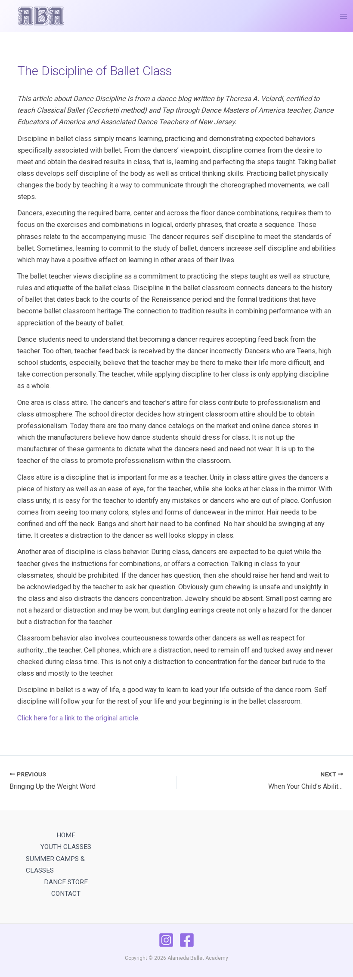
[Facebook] (187, 940)
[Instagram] (166, 940)
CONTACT (66, 893)
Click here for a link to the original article (77, 718)
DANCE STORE (66, 882)
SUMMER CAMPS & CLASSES (55, 864)
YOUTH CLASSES (65, 847)
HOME (65, 835)
